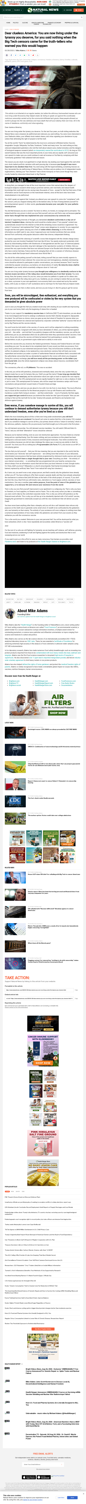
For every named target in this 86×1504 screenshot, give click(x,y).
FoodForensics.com (68, 681)
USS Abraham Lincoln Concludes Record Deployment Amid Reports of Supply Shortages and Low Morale (39, 1207)
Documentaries (66, 685)
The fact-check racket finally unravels (41, 798)
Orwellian (67, 60)
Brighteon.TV (13, 683)
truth (30, 61)
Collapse (34, 60)
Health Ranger (14, 29)
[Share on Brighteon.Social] (7, 55)
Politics (15, 22)
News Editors (39, 778)
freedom (49, 60)
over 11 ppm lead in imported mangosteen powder (47, 658)
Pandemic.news (10, 542)
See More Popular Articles (43, 1329)
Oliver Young (39, 744)
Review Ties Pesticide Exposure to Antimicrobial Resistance (24, 1323)
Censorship (26, 60)
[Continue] (61, 1464)
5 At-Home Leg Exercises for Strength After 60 (20, 1281)
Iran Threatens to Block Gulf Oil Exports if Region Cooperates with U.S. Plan (30, 1240)
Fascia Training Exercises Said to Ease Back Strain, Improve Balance (27, 1298)
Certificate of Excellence (63, 641)
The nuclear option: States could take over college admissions (49, 815)
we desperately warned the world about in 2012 (50, 150)
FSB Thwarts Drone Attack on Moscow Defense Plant (22, 1197)
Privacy (47, 1483)
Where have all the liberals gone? (39, 943)
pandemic (8, 61)
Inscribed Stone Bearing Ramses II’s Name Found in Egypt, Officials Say (28, 1275)
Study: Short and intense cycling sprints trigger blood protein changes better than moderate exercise (38, 1308)
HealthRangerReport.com (44, 683)
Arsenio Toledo (39, 727)
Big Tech (19, 60)
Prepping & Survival (72, 22)
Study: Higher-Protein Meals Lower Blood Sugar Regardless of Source (27, 1303)
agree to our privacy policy (32, 1500)
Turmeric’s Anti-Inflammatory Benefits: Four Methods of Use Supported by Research (33, 1270)
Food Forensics (50, 627)
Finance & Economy (54, 22)
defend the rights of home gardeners (35, 664)
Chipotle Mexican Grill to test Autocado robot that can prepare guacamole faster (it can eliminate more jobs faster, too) (54, 764)
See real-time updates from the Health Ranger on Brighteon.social (36, 616)
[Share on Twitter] (16, 55)
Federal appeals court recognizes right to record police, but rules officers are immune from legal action (38, 1219)
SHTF (18, 61)
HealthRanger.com (41, 681)
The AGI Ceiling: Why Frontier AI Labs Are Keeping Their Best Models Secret (30, 1255)
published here (38, 1489)
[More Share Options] (38, 55)
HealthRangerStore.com (43, 685)
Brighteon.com (14, 681)
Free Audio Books (67, 683)
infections (55, 60)
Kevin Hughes (39, 761)
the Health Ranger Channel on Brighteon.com (54, 542)
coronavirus (41, 60)
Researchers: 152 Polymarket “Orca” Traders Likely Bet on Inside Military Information (33, 1265)
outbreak (74, 60)
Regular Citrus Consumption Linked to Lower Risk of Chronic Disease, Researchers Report (34, 1318)
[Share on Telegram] (20, 55)
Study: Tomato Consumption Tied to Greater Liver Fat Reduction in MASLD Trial (31, 1286)
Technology (47, 24)
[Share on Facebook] (11, 55)
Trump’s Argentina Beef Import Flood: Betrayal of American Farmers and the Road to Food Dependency (38, 1234)
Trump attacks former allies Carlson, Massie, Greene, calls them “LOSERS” (29, 1250)
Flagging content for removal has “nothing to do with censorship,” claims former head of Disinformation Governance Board (53, 961)
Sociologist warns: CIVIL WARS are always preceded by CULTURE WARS (52, 729)
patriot (14, 61)
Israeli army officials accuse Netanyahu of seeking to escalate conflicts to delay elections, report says (38, 1202)
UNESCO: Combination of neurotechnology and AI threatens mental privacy (54, 746)
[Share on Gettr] (33, 55)
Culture (25, 22)
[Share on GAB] (24, 55)
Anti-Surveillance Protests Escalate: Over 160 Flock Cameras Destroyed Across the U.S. (34, 1260)
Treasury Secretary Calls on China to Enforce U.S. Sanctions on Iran (27, 1245)
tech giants (24, 61)
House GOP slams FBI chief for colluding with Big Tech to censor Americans (54, 874)
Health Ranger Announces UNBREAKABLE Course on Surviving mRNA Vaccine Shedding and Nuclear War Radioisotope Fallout (53, 1393)
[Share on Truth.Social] (29, 55)
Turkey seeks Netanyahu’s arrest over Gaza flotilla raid (22, 1224)
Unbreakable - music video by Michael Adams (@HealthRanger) (51, 1413)
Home (8, 22)
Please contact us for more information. (16, 1007)
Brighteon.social (15, 685)
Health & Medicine (38, 22)
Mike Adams (20, 51)
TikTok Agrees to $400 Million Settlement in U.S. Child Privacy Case (27, 1229)
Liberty (61, 60)
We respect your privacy (43, 1469)
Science (36, 24)
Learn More (61, 1497)
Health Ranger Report (13, 1364)
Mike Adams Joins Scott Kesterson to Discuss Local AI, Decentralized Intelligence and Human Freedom (48, 1383)
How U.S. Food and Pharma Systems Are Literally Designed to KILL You (28, 1313)
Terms (52, 1483)
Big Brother (12, 60)
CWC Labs (31, 641)
